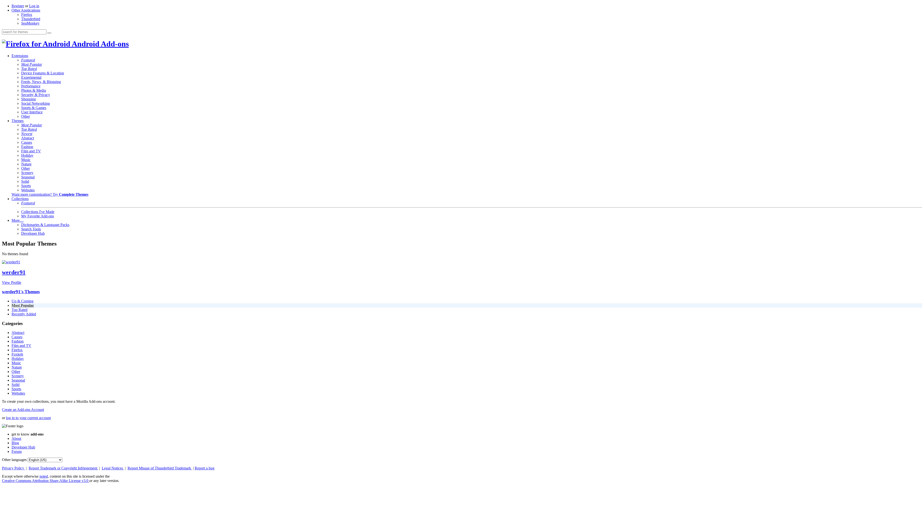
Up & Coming (22, 301)
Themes (18, 121)
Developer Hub (33, 233)
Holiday (27, 155)
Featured (28, 60)
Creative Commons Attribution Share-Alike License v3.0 (45, 481)
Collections (20, 199)
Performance (30, 86)
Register (18, 6)
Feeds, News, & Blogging (41, 82)
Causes (26, 142)
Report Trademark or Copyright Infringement (63, 468)
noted (43, 476)
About (16, 438)
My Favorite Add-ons (37, 216)
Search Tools (31, 229)
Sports (26, 186)
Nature (26, 164)
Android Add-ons (99, 43)
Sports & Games (33, 108)
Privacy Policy (13, 468)
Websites (28, 190)
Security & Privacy (35, 95)
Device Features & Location (42, 73)
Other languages (14, 460)
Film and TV (31, 151)
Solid (25, 181)
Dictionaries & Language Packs (45, 225)
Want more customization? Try (50, 194)
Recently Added (24, 314)
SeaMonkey (30, 23)
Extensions (20, 56)
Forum (17, 451)
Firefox (26, 15)
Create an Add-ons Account (23, 410)
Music (26, 160)
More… (18, 220)
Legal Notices (113, 468)
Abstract (27, 138)
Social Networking (35, 103)
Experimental (31, 77)
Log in (34, 6)
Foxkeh (17, 354)
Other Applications (26, 10)
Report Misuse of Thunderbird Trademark (160, 468)
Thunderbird (30, 19)
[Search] (49, 33)
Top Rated (29, 69)
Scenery (27, 173)
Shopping (28, 99)
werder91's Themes (21, 291)
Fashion (27, 147)
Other (25, 116)
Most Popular (31, 64)
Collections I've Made (37, 212)
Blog (15, 443)
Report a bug (204, 468)
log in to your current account (28, 418)
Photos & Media (33, 90)
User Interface (32, 112)
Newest (26, 134)
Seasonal (28, 177)
